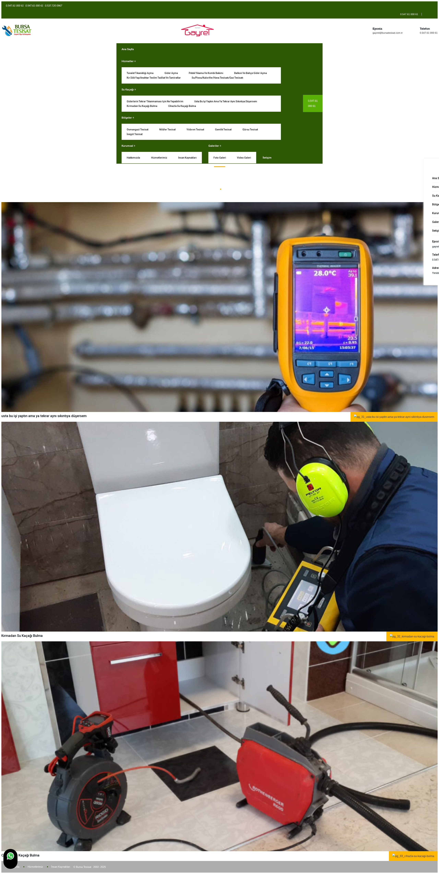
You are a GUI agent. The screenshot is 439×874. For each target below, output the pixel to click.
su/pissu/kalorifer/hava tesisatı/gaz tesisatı (217, 77)
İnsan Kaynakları (187, 157)
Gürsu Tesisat (250, 129)
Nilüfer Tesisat (167, 129)
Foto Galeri (219, 157)
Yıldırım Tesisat (195, 129)
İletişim (267, 157)
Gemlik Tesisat (223, 129)
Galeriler (213, 145)
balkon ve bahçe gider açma (250, 73)
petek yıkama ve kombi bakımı (206, 73)
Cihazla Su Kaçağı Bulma (182, 106)
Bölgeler (127, 117)
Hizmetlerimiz (159, 157)
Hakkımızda (133, 157)
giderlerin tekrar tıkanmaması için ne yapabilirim (155, 101)
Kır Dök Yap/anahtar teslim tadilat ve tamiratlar (154, 77)
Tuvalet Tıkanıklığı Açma (140, 73)
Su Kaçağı (128, 89)
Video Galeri (244, 157)
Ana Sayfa (128, 49)
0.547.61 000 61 (429, 32)
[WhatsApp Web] (10, 859)
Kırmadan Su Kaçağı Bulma (142, 106)
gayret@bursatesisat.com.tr (388, 32)
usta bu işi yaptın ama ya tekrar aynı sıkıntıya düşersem (225, 101)
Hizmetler (128, 61)
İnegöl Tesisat (135, 134)
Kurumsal (127, 145)
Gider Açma (171, 73)
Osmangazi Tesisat (137, 129)
